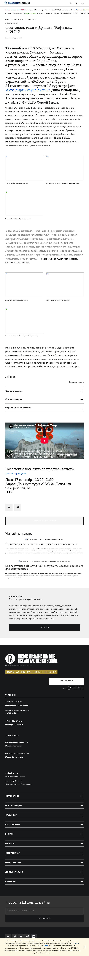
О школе (8, 13)
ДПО (57, 10)
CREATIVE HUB (84, 13)
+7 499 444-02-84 (13, 702)
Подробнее (44, 627)
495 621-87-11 (13, 721)
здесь (77, 943)
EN (71, 3)
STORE (76, 13)
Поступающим (17, 13)
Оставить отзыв (66, 681)
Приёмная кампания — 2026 (15, 10)
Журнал (56, 13)
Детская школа (64, 10)
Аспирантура (49, 10)
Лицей (73, 10)
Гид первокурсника (29, 13)
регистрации (15, 473)
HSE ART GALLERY (66, 13)
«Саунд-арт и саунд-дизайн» (27, 90)
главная (8, 19)
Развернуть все (76, 382)
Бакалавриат (29, 10)
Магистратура (39, 10)
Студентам (40, 13)
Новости (49, 13)
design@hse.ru (11, 773)
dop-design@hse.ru (13, 781)
